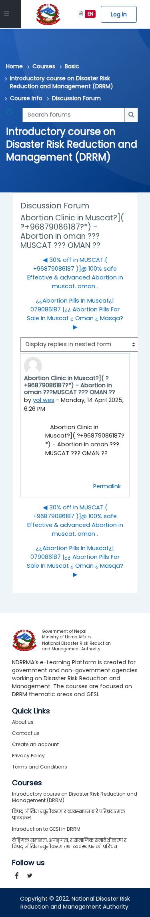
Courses (43, 66)
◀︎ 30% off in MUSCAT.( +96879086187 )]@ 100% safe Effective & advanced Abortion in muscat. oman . (75, 273)
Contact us (26, 733)
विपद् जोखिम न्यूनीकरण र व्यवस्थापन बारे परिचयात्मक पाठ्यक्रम (68, 814)
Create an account (35, 744)
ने (81, 13)
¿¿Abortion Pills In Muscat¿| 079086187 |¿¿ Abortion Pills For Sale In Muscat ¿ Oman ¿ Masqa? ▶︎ (75, 314)
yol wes (43, 400)
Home (14, 66)
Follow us (28, 862)
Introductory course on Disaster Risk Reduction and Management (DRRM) (61, 82)
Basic (72, 66)
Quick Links (31, 711)
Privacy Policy (28, 755)
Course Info (26, 98)
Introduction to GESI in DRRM (46, 829)
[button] (11, 115)
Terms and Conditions (39, 766)
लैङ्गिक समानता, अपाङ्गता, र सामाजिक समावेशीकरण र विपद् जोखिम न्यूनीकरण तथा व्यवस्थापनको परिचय (69, 843)
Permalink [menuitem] (107, 486)
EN (90, 13)
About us (23, 722)
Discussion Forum (76, 98)
